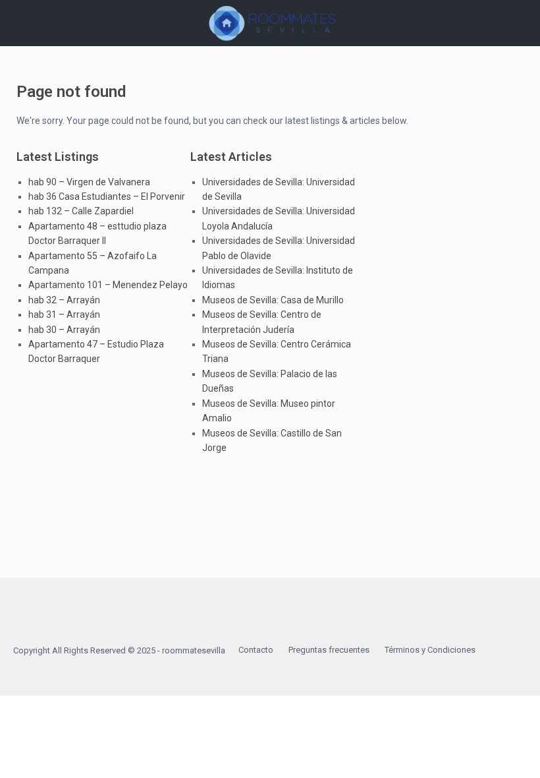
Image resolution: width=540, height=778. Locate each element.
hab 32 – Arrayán (64, 300)
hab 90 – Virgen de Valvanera (89, 182)
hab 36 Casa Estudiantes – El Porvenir (106, 196)
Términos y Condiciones (430, 650)
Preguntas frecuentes (328, 650)
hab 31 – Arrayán (64, 314)
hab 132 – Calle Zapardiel (81, 211)
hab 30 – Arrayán (64, 329)
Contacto (255, 650)
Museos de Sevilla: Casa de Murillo (273, 300)
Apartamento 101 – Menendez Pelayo (108, 285)
